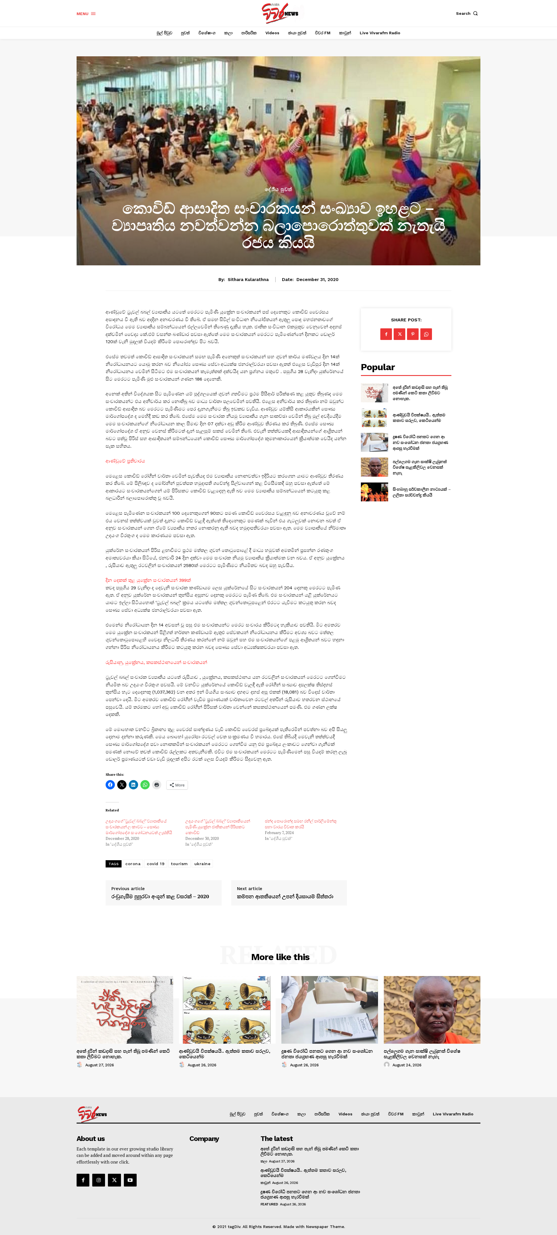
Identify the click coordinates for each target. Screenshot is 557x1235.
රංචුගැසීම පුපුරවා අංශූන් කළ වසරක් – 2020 (160, 896)
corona (132, 863)
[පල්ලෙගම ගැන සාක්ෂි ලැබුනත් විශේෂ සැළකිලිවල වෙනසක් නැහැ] (374, 467)
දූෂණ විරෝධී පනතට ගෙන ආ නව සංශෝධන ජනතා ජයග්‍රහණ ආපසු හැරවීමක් (420, 442)
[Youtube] (130, 1180)
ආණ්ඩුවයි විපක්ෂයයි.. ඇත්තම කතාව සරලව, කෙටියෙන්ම (419, 417)
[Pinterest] (413, 334)
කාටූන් (265, 1183)
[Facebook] (386, 334)
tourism (179, 863)
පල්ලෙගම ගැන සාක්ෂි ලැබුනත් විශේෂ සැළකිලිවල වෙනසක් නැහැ (420, 467)
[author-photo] (80, 1065)
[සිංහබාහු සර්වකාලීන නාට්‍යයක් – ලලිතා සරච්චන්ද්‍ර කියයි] (374, 492)
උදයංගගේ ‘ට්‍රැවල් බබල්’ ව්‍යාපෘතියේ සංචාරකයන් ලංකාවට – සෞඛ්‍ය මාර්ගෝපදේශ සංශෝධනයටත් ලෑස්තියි (139, 826)
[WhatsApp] (426, 334)
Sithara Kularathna (248, 279)
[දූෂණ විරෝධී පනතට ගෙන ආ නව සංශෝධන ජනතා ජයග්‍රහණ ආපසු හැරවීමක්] (374, 442)
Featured (269, 1204)
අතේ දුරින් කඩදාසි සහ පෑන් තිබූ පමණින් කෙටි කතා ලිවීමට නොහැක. (420, 392)
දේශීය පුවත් (278, 189)
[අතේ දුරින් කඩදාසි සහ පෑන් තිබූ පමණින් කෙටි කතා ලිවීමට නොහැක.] (374, 392)
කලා (264, 1161)
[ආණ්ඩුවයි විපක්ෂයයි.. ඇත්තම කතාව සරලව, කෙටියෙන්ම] (374, 417)
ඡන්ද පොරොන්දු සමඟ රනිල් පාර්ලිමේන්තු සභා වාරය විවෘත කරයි (301, 823)
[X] (399, 334)
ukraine (202, 863)
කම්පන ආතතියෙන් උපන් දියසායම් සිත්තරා (285, 896)
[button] (468, 13)
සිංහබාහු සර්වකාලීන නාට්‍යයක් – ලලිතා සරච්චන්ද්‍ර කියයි (422, 492)
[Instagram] (98, 1180)
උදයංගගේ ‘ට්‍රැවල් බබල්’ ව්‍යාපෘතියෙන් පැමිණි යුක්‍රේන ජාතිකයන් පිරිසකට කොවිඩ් (217, 826)
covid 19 (155, 863)
